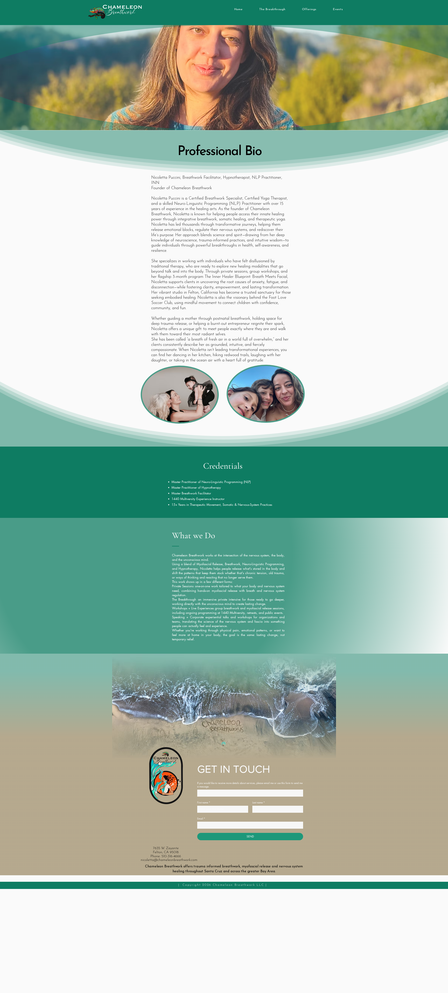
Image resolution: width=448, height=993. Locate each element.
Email (201, 818)
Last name (258, 802)
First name (203, 802)
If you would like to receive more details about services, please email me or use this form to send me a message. (250, 784)
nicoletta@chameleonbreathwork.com (169, 860)
